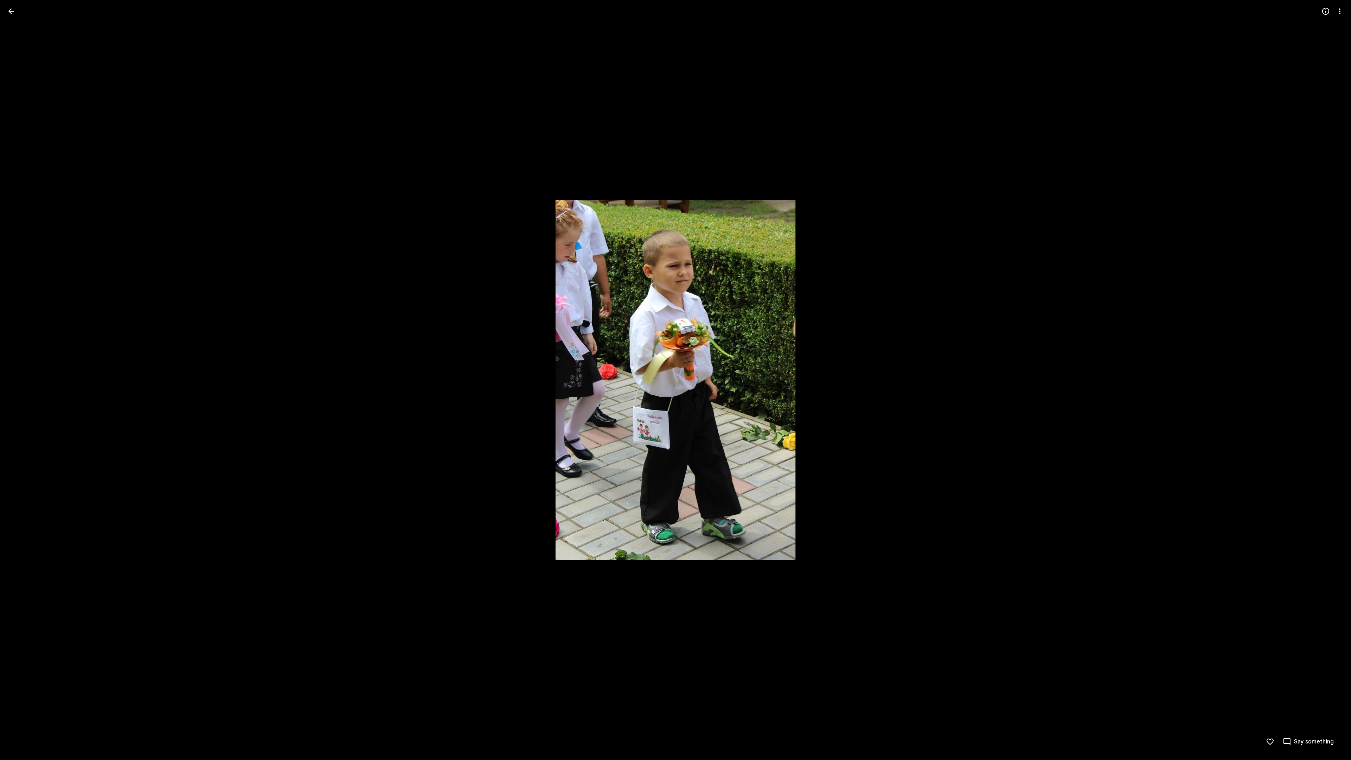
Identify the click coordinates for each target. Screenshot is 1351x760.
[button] (20, 380)
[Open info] (1326, 11)
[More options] (1340, 11)
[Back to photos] (11, 11)
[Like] (1270, 741)
